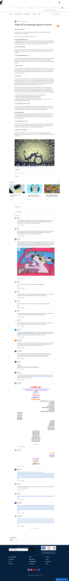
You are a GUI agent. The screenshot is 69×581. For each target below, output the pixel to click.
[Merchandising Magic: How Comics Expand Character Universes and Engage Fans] (52, 188)
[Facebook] (28, 569)
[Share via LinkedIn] (20, 173)
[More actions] (53, 21)
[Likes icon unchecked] (18, 225)
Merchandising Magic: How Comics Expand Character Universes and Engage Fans (51, 195)
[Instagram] (36, 569)
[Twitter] (39, 569)
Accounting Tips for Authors (15, 195)
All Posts (10, 14)
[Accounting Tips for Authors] (17, 188)
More (39, 14)
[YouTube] (34, 569)
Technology (34, 14)
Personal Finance (27, 14)
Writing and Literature (18, 14)
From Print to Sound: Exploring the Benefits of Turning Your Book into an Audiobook (34, 195)
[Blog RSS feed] (58, 26)
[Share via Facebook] (15, 173)
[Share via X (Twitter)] (17, 173)
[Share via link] (23, 173)
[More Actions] (53, 218)
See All (59, 182)
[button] (59, 2)
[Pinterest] (31, 569)
